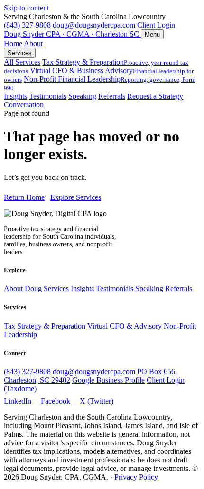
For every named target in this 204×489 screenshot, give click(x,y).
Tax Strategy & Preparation (44, 326)
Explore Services (75, 197)
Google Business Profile (108, 380)
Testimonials (47, 96)
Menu (152, 34)
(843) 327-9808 (27, 25)
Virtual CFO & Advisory (124, 326)
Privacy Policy (136, 477)
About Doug (23, 288)
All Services (22, 62)
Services (20, 52)
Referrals (111, 96)
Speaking (82, 96)
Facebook (55, 401)
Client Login (156, 25)
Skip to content (26, 8)
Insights (15, 96)
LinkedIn (17, 401)
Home (13, 43)
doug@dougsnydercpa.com (94, 25)
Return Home (24, 197)
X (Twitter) (96, 401)
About (33, 43)
